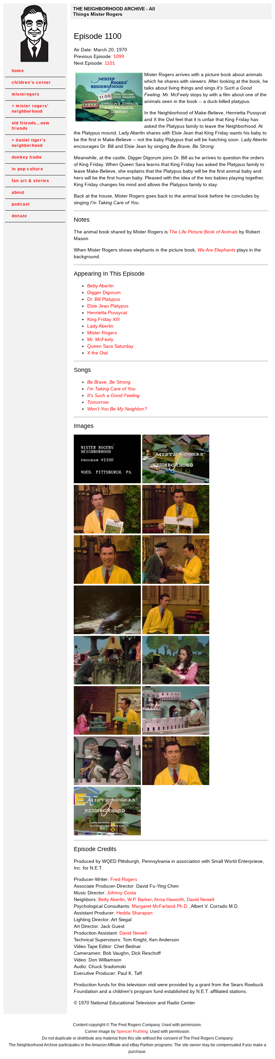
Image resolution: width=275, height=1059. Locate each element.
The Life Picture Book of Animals (203, 231)
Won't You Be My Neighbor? (117, 408)
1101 (110, 63)
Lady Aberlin (100, 326)
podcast (21, 204)
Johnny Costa (121, 892)
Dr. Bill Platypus (103, 299)
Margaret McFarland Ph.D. (160, 906)
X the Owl (97, 352)
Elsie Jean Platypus (107, 306)
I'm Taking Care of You (111, 388)
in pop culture (27, 169)
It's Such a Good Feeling (113, 395)
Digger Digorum (104, 292)
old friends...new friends (30, 126)
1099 (118, 56)
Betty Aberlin (100, 285)
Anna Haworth (169, 899)
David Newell (200, 899)
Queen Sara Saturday (110, 346)
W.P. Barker (139, 899)
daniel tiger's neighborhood (29, 143)
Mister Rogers (102, 332)
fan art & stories (30, 180)
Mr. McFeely (100, 339)
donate (19, 216)
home (18, 70)
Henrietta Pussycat (107, 312)
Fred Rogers (123, 879)
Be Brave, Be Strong (108, 382)
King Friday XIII (103, 319)
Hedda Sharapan (134, 912)
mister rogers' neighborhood (30, 109)
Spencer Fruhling (132, 1031)
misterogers (26, 94)
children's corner (31, 82)
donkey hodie (27, 157)
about (18, 192)
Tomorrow (98, 402)
